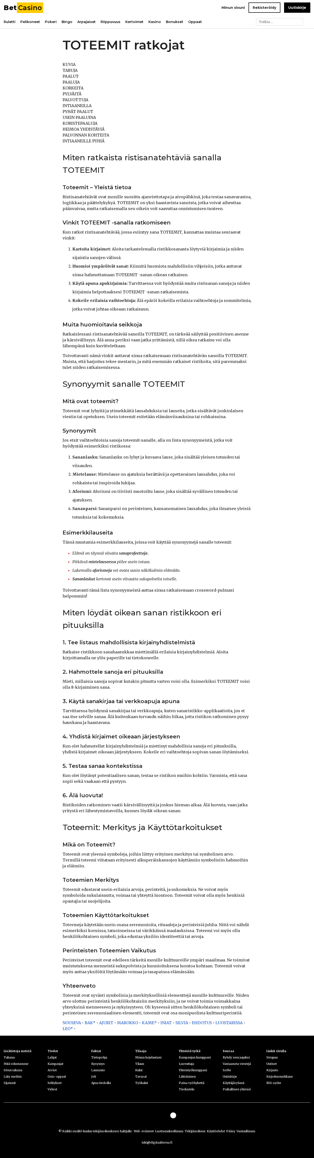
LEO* (68, 1028)
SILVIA (181, 1022)
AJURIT (106, 1022)
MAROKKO (127, 1022)
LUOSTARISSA (229, 1022)
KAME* (149, 1022)
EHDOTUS (202, 1022)
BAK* (90, 1022)
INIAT (166, 1022)
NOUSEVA (72, 1022)
